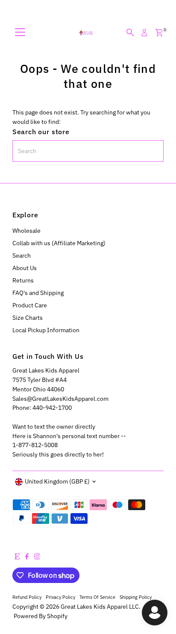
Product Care (29, 305)
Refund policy (26, 597)
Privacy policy (60, 597)
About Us (24, 268)
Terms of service (97, 597)
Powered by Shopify (40, 616)
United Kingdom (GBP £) (57, 481)
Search (21, 255)
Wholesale (26, 230)
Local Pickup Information (45, 330)
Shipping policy (136, 597)
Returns (23, 280)
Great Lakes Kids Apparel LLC (100, 606)
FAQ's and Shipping (38, 293)
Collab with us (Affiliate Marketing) (59, 243)
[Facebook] (27, 557)
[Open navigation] (20, 32)
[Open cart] (159, 32)
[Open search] (130, 32)
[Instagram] (37, 557)
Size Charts (27, 318)
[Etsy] (17, 557)
